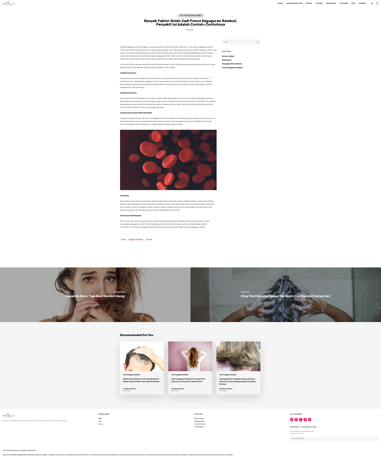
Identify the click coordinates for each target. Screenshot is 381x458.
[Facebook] (292, 419)
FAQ (100, 421)
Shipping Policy (199, 421)
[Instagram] (296, 419)
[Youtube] (310, 419)
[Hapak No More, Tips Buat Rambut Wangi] (95, 294)
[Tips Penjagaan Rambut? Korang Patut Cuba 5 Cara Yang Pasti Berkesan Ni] (190, 368)
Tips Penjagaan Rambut (191, 15)
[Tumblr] (301, 419)
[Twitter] (305, 419)
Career (101, 424)
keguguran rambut (136, 239)
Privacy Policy (198, 427)
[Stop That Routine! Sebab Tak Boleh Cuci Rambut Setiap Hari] (285, 294)
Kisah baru (226, 60)
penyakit (149, 239)
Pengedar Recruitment (232, 64)
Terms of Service (199, 424)
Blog (100, 418)
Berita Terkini (228, 56)
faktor (123, 239)
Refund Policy (199, 418)
